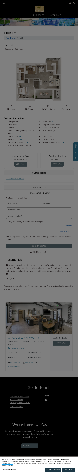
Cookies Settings (9, 470)
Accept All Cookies (53, 470)
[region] (39, 465)
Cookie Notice (7, 465)
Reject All (68, 470)
